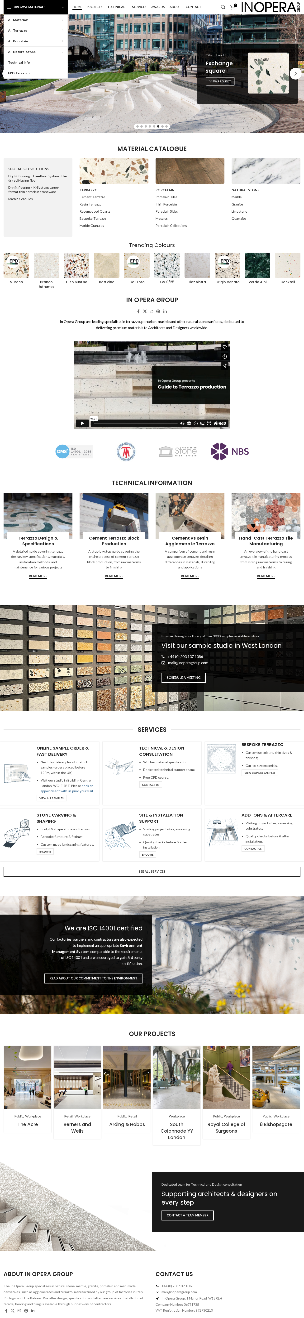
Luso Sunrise (76, 282)
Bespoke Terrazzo (93, 218)
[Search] (223, 7)
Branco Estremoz (46, 284)
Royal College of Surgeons (226, 1127)
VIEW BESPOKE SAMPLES (260, 772)
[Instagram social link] (151, 311)
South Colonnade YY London (177, 1131)
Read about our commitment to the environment (93, 978)
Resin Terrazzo (90, 204)
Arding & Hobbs (127, 1124)
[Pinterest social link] (158, 311)
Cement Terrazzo (92, 197)
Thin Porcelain (166, 204)
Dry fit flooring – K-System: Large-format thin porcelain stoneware (33, 189)
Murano (16, 282)
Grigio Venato (227, 282)
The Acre (28, 1124)
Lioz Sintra (197, 282)
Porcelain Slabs (167, 211)
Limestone (239, 211)
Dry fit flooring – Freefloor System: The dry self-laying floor (37, 178)
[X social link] (144, 311)
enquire (45, 851)
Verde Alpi (257, 282)
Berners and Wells (77, 1127)
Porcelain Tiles (166, 197)
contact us (150, 784)
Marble (237, 197)
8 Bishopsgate (276, 1124)
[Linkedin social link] (165, 311)
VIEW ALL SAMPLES (51, 798)
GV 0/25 (167, 282)
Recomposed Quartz (95, 211)
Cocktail (287, 282)
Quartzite (239, 218)
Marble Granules (20, 199)
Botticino (106, 282)
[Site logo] (270, 7)
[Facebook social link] (138, 311)
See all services (152, 871)
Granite (237, 204)
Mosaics (162, 218)
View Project (220, 88)
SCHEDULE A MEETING (183, 677)
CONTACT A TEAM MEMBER (188, 1215)
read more (38, 576)
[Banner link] (38, 516)
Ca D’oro (137, 282)
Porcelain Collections (171, 225)
